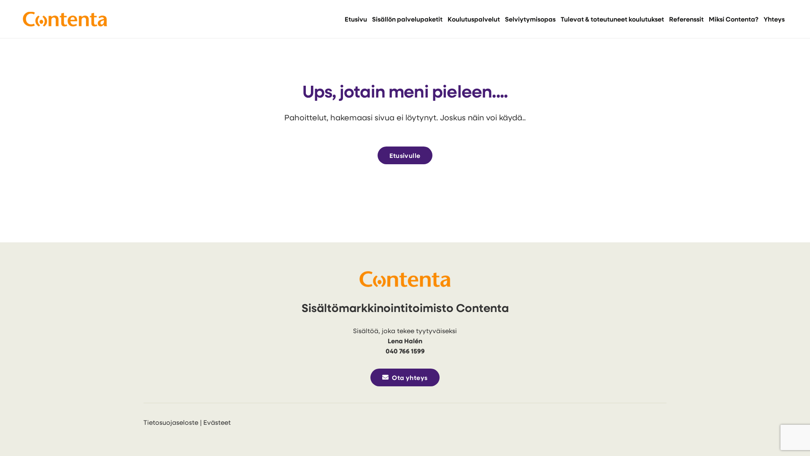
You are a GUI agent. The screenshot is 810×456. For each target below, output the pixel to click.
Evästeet (217, 422)
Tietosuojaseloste (170, 422)
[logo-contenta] (65, 19)
